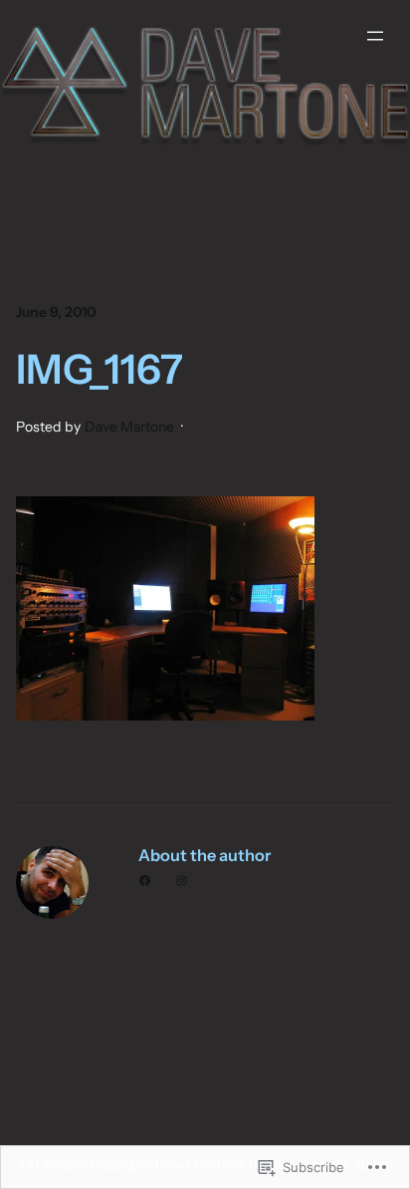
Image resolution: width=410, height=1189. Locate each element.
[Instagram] (181, 880)
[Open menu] (375, 36)
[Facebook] (144, 880)
